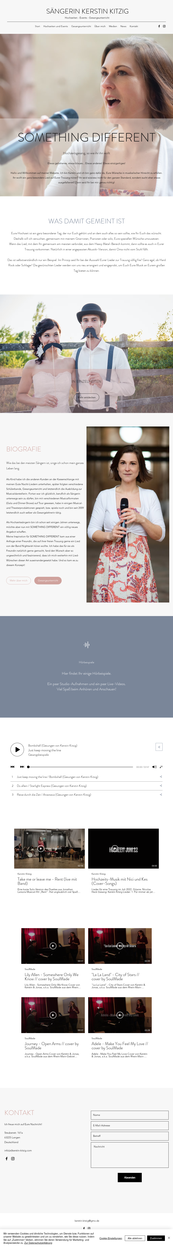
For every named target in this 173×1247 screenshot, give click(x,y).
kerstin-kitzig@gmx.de (87, 1220)
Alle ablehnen (135, 1238)
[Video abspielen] (53, 946)
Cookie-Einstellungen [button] (111, 1238)
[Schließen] (169, 1238)
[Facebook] (159, 26)
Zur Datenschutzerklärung (38, 1242)
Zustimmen (156, 1238)
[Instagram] (164, 26)
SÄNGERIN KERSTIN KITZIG (87, 11)
